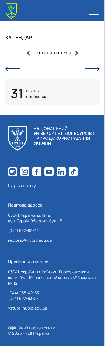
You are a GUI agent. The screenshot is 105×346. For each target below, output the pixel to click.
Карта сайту (22, 185)
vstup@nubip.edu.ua (27, 308)
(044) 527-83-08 (23, 298)
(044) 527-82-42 (23, 230)
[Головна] (11, 11)
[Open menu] (94, 11)
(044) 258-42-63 (23, 293)
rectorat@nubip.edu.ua (30, 240)
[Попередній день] (12, 69)
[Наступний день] (92, 69)
